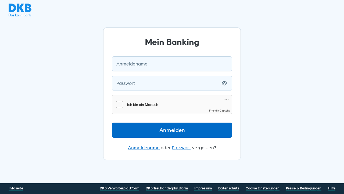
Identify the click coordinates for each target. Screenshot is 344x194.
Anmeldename (132, 64)
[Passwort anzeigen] (224, 83)
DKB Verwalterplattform (119, 188)
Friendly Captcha (219, 110)
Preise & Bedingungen (303, 188)
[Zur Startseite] (20, 15)
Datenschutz (228, 188)
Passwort (125, 83)
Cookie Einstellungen (263, 188)
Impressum (203, 188)
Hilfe (331, 188)
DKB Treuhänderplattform (167, 188)
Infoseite (16, 188)
